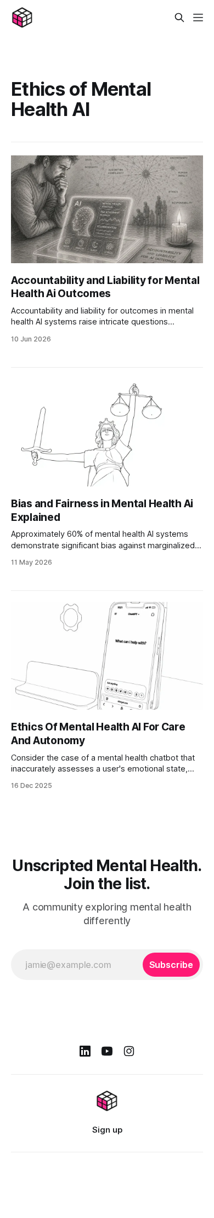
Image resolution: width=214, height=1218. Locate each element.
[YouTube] (107, 1051)
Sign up (107, 1129)
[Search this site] (179, 17)
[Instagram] (128, 1051)
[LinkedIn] (85, 1051)
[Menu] (198, 17)
